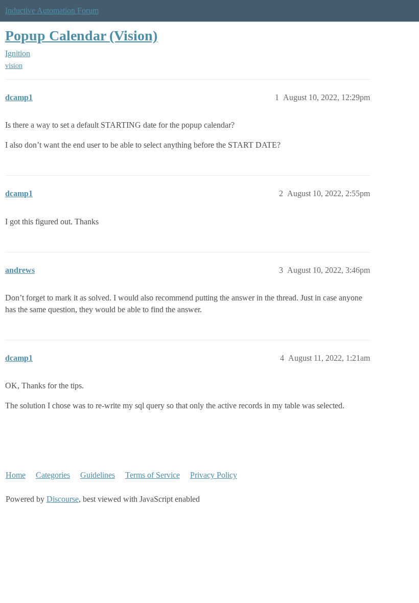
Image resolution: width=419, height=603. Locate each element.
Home (16, 475)
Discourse (62, 499)
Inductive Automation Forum (52, 10)
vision (13, 65)
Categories (53, 475)
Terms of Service (152, 475)
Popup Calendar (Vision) (81, 35)
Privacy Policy (213, 475)
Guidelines (97, 475)
